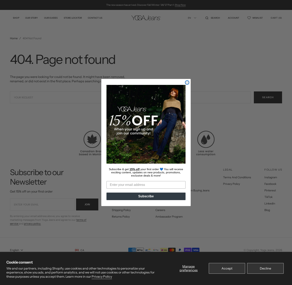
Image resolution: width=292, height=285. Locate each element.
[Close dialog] (187, 82)
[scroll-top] (282, 276)
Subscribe (146, 196)
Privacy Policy (102, 276)
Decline (265, 268)
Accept (226, 268)
